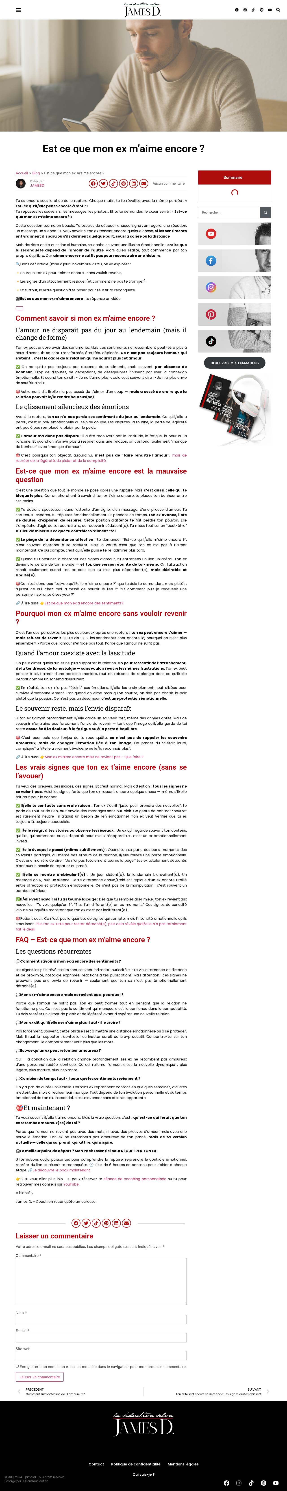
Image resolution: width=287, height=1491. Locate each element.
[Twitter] (103, 183)
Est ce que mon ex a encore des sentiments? (84, 603)
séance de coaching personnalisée (135, 1179)
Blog (36, 173)
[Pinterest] (261, 9)
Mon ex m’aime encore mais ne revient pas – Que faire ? (94, 757)
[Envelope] (143, 183)
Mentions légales (183, 1464)
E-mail (22, 1330)
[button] (278, 9)
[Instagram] (245, 9)
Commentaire (28, 1255)
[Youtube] (270, 9)
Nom (21, 1312)
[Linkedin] (133, 183)
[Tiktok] (253, 9)
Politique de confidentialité (136, 1464)
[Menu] (18, 10)
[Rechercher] (265, 212)
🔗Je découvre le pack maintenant (59, 1170)
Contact (96, 1464)
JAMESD (37, 185)
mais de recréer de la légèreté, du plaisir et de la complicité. (101, 458)
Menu (30, 9)
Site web (23, 1348)
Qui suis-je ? (144, 1474)
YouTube (71, 1184)
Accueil (22, 173)
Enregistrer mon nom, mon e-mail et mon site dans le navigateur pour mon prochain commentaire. (103, 1366)
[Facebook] (236, 9)
